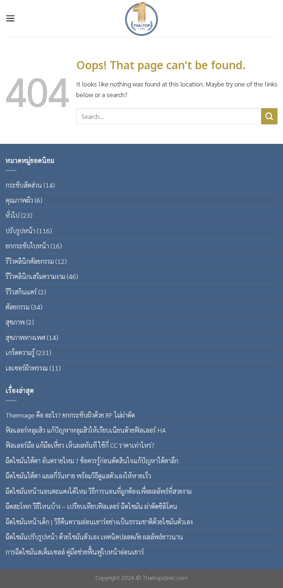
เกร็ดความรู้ (20, 352)
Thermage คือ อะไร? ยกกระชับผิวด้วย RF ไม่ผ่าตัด (70, 415)
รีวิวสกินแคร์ (21, 291)
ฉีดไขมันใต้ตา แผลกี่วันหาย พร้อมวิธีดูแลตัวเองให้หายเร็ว (78, 475)
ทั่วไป (13, 215)
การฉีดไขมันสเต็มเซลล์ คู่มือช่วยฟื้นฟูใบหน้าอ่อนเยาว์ (75, 552)
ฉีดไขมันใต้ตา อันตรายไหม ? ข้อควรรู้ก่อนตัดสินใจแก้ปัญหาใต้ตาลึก (92, 460)
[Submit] (269, 116)
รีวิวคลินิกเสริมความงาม (35, 276)
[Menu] (10, 18)
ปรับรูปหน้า (20, 230)
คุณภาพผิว (19, 200)
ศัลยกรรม (17, 306)
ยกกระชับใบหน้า (27, 245)
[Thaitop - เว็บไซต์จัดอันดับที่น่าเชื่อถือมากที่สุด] (141, 18)
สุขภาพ (15, 322)
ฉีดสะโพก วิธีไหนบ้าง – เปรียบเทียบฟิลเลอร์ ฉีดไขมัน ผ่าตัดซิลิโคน (91, 506)
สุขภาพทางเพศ (25, 337)
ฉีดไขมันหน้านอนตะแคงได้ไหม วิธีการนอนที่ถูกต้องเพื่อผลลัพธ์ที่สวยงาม (99, 491)
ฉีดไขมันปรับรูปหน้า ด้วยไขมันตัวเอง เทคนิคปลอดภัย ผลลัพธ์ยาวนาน (94, 536)
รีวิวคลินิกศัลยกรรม (30, 261)
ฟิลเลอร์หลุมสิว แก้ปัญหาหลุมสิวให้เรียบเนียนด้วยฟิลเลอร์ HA (86, 430)
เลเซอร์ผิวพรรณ (27, 368)
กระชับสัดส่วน (24, 185)
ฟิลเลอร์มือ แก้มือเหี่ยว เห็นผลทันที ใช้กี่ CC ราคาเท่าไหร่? (80, 445)
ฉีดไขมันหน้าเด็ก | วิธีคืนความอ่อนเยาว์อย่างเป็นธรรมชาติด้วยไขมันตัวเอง (99, 521)
